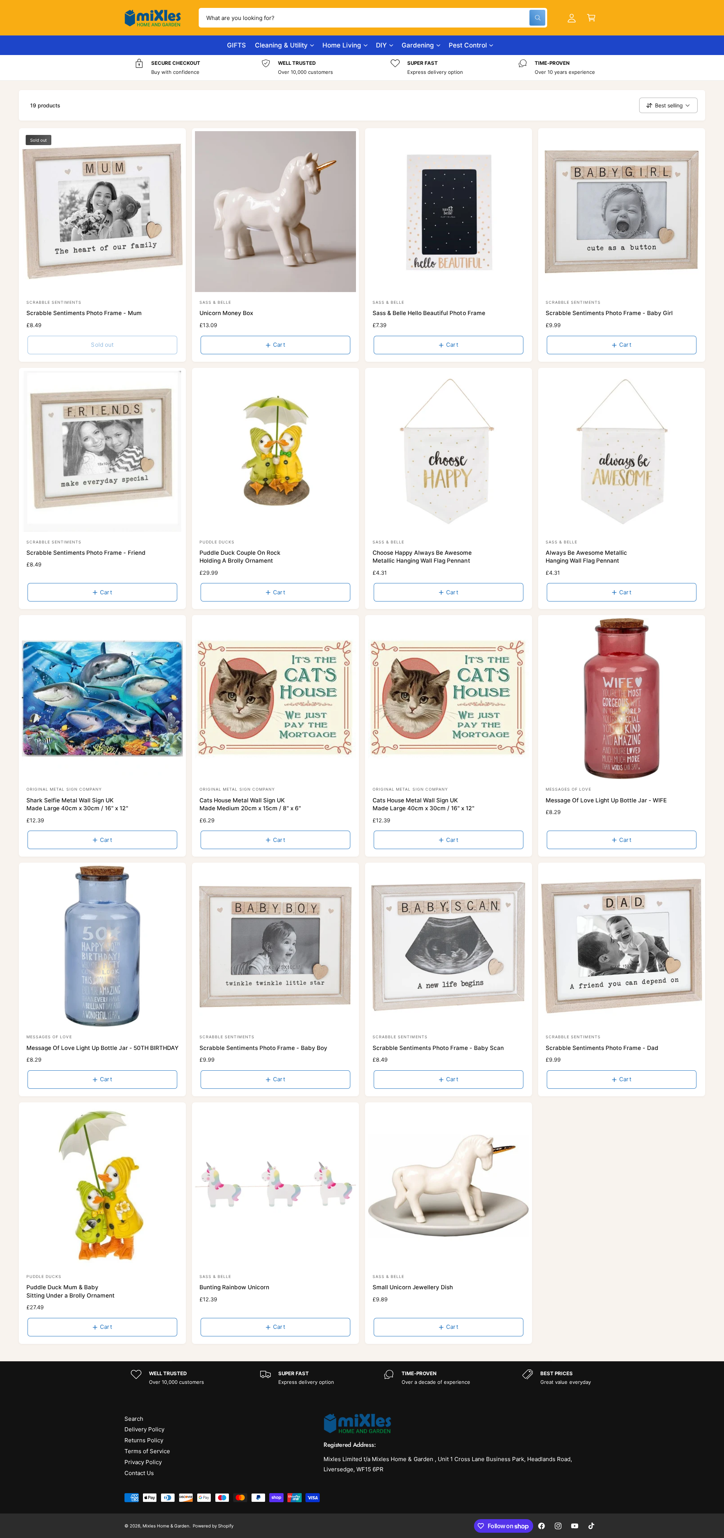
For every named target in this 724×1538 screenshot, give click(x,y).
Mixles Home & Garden (166, 1526)
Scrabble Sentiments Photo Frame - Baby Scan (438, 1047)
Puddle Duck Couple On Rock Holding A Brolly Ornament (240, 556)
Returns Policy (143, 1440)
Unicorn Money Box (226, 313)
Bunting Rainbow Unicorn (234, 1287)
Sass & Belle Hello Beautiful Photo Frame (429, 313)
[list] (362, 68)
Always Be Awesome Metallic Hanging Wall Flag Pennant (586, 556)
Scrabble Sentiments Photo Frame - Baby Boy (263, 1047)
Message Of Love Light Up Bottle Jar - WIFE (606, 800)
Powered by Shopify (213, 1526)
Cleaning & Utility (281, 45)
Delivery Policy (144, 1429)
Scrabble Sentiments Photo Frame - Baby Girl (609, 313)
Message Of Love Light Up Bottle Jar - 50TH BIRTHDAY (102, 1047)
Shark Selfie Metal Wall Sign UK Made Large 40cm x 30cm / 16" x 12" (77, 804)
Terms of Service (147, 1451)
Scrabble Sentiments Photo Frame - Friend (86, 552)
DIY (381, 45)
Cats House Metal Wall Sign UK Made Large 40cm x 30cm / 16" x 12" (423, 804)
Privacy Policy (143, 1462)
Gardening (418, 45)
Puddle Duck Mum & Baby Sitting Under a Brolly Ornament (70, 1291)
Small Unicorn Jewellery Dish (413, 1287)
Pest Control (468, 45)
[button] (591, 18)
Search (133, 1418)
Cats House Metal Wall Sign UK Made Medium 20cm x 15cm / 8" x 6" (250, 804)
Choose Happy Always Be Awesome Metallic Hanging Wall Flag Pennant (422, 556)
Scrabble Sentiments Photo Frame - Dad (602, 1047)
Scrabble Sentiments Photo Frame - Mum (84, 313)
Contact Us (139, 1473)
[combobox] (373, 18)
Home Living (341, 45)
